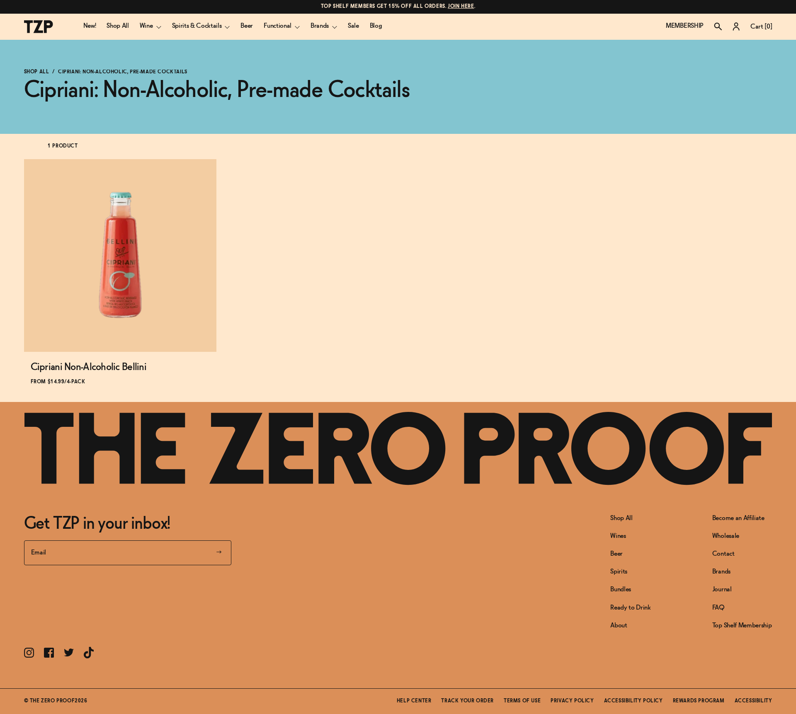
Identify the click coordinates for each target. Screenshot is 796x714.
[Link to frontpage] (398, 448)
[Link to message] (398, 7)
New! (89, 26)
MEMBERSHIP (685, 26)
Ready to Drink (630, 608)
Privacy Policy (572, 701)
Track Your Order (467, 701)
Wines (618, 536)
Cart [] (761, 27)
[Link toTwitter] (69, 652)
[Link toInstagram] (29, 653)
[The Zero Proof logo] (38, 26)
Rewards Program (699, 701)
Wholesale (725, 536)
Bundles (620, 589)
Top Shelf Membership (742, 625)
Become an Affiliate (738, 518)
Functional (277, 26)
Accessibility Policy (633, 701)
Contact (723, 554)
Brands (320, 26)
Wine (146, 26)
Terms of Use (522, 701)
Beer (246, 26)
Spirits (618, 572)
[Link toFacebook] (49, 653)
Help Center (414, 701)
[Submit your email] (218, 552)
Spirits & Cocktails (197, 26)
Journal (722, 589)
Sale (353, 26)
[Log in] (736, 26)
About (618, 625)
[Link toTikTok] (89, 652)
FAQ (718, 608)
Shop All (118, 26)
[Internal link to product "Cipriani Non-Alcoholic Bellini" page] (120, 255)
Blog (376, 26)
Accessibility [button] (753, 701)
